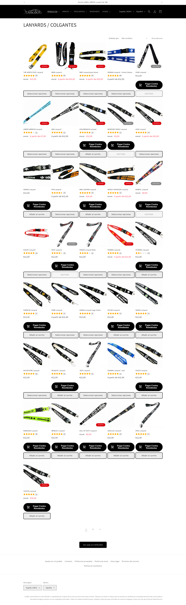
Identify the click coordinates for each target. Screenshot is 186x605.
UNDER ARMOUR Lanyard (32, 129)
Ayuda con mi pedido (53, 561)
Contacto (68, 561)
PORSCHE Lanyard (30, 310)
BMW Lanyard (56, 72)
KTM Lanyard (56, 190)
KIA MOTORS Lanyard (31, 370)
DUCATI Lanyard (29, 250)
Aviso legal (115, 561)
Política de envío (101, 561)
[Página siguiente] (100, 529)
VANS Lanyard (141, 72)
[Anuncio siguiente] (161, 2)
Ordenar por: (114, 38)
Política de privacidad (83, 561)
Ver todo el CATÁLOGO (93, 545)
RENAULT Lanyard (58, 431)
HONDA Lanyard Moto (87, 250)
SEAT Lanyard (56, 250)
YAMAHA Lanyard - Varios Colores (120, 72)
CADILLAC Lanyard (114, 431)
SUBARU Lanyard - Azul (116, 370)
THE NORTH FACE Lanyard (33, 72)
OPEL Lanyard (141, 431)
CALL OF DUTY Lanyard (88, 431)
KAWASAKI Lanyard (30, 431)
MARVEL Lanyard (142, 190)
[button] (53, 11)
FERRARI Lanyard (114, 250)
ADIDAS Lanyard (29, 190)
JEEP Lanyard (84, 370)
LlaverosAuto (34, 596)
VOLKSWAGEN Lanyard (87, 129)
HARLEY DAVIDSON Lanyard (118, 190)
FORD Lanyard (56, 310)
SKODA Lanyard (141, 310)
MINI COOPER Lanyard (87, 190)
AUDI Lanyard (141, 129)
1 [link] (86, 529)
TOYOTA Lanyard (29, 491)
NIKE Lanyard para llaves (88, 72)
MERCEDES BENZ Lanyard (117, 129)
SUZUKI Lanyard (114, 310)
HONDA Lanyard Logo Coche (90, 310)
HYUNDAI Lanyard (142, 250)
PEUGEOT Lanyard (58, 370)
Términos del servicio (130, 561)
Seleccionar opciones (37, 93)
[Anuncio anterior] (24, 2)
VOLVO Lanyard (141, 370)
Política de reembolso (93, 566)
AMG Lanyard (56, 129)
